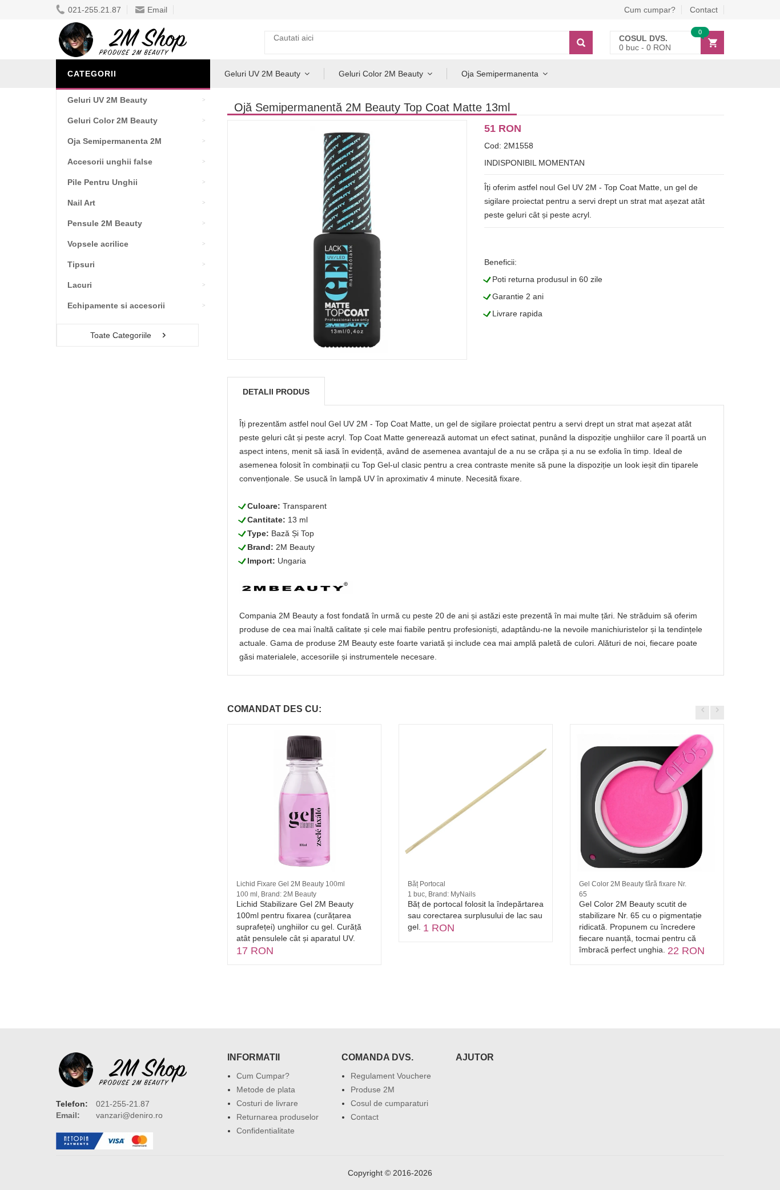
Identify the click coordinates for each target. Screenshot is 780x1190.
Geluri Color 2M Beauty (381, 73)
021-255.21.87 (94, 9)
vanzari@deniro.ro (129, 1115)
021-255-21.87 (123, 1103)
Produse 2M (373, 1089)
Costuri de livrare (267, 1103)
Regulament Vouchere (391, 1075)
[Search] (581, 42)
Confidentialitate (265, 1130)
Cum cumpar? (650, 9)
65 (583, 894)
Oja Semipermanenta (499, 73)
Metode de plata (265, 1089)
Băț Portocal (426, 884)
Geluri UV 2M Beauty (262, 73)
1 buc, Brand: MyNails (442, 894)
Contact (704, 9)
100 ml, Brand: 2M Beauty (276, 894)
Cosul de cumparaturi (389, 1103)
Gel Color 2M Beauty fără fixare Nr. (632, 884)
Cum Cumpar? (263, 1075)
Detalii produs (276, 391)
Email (157, 9)
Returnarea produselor (277, 1116)
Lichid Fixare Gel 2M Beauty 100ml (290, 884)
